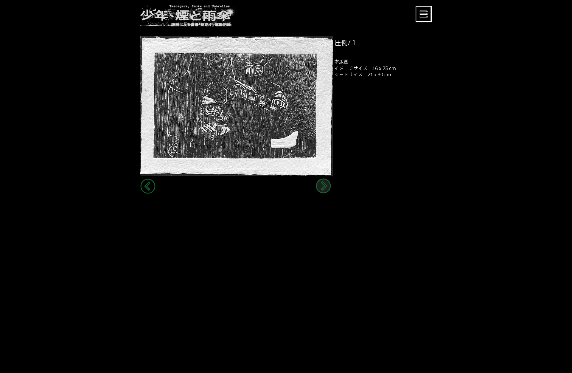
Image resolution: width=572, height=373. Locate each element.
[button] (424, 14)
